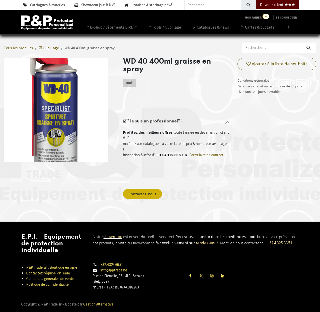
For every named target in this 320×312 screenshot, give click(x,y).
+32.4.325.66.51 (111, 264)
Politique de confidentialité (47, 284)
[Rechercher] (248, 5)
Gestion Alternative (98, 304)
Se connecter (286, 17)
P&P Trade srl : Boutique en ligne (51, 267)
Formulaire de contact (206, 154)
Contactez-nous (142, 193)
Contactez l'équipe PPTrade (48, 273)
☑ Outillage (48, 47)
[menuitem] (112, 27)
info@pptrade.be (113, 270)
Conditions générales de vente (50, 278)
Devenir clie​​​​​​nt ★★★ (277, 4)
